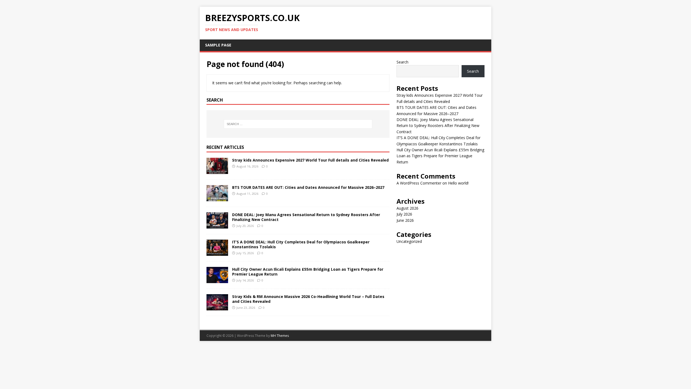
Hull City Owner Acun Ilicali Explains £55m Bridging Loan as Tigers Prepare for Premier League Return (307, 272)
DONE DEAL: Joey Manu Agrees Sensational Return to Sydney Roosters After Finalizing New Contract (306, 217)
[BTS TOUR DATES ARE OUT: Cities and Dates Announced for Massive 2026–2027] (217, 198)
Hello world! (458, 183)
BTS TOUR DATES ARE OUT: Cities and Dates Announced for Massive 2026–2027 (308, 187)
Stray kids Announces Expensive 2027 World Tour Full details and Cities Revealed (310, 160)
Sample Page (218, 45)
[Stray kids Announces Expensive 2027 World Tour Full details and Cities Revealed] (217, 170)
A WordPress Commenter (419, 183)
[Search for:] (298, 124)
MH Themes (280, 335)
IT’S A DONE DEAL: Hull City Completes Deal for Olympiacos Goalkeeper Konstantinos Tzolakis (301, 244)
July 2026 (404, 214)
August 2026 (407, 208)
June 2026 (405, 220)
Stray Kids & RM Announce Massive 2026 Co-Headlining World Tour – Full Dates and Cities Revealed (308, 299)
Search (402, 62)
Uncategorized (409, 241)
